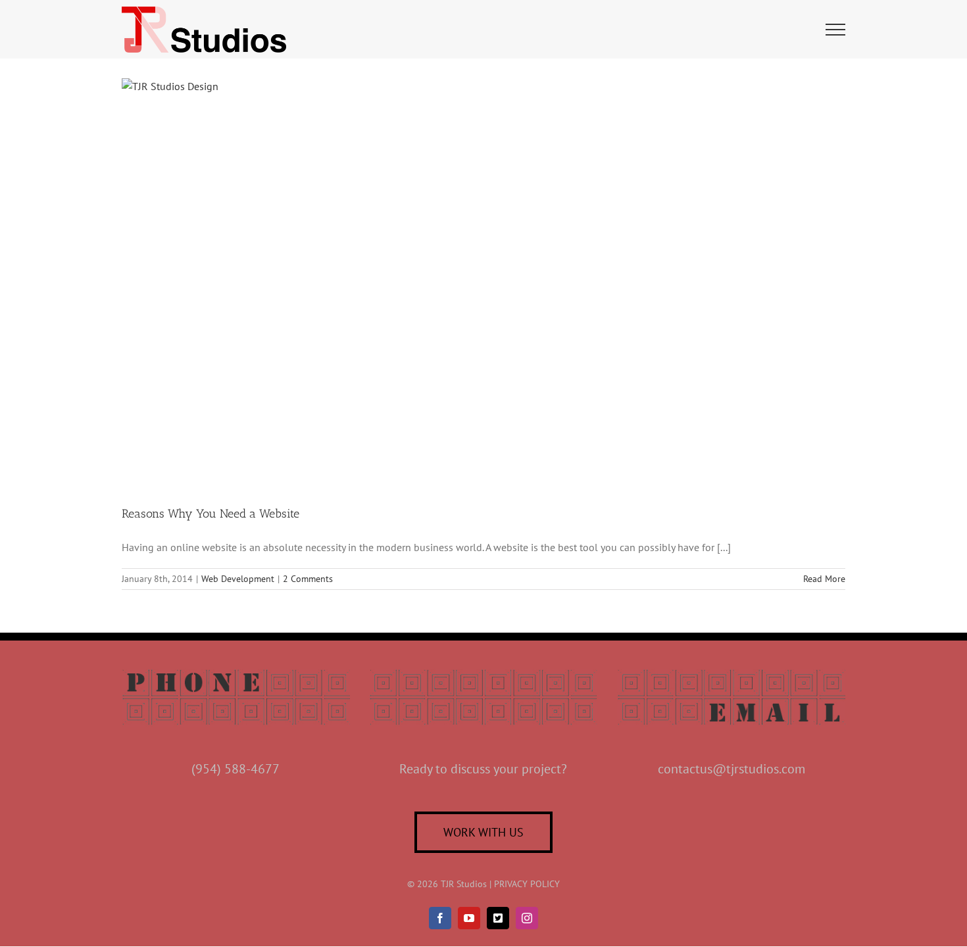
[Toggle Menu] (835, 30)
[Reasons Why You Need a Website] (483, 281)
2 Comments (308, 579)
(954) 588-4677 (235, 768)
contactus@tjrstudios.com (731, 768)
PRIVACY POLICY (527, 884)
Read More (824, 579)
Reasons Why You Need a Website (210, 513)
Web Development (237, 579)
